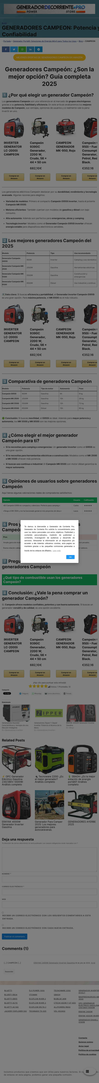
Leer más (57, 551)
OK (70, 557)
